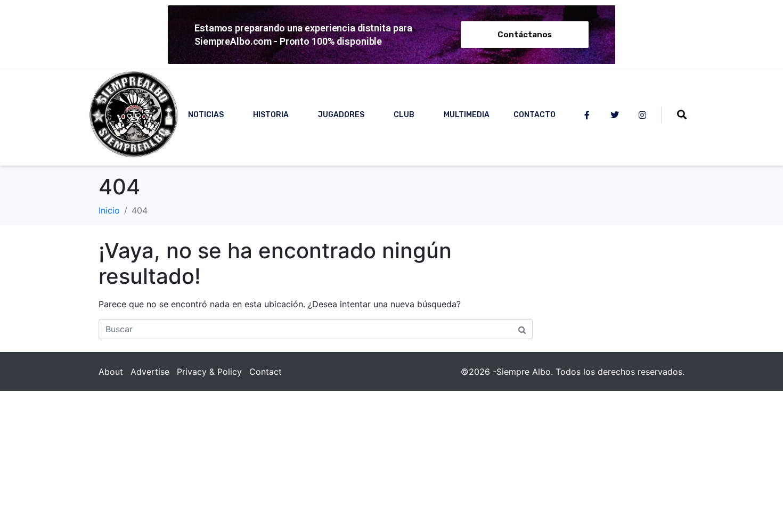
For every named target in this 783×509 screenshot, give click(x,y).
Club (404, 114)
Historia (271, 114)
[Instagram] (642, 115)
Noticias (206, 114)
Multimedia (467, 114)
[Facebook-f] (587, 115)
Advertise (149, 371)
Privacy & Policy (209, 371)
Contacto (534, 114)
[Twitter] (614, 115)
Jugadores (341, 114)
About (111, 371)
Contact (265, 371)
